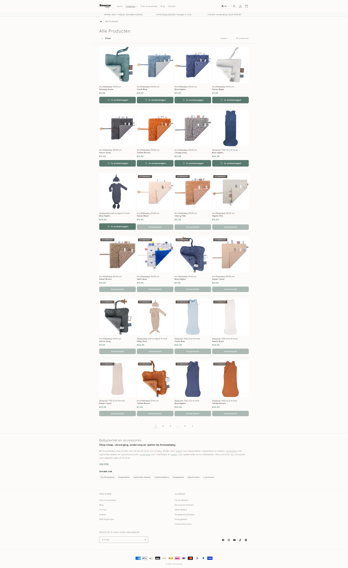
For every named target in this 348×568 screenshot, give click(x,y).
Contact (103, 509)
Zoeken (102, 514)
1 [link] (155, 426)
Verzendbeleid (181, 500)
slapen (179, 451)
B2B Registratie (106, 519)
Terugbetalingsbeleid (184, 514)
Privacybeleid (181, 519)
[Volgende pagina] (192, 426)
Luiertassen (208, 477)
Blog (101, 505)
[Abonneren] (145, 540)
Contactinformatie (183, 524)
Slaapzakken (124, 477)
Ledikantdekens (161, 477)
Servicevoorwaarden (184, 505)
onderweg (145, 454)
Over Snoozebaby (107, 500)
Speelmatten (194, 477)
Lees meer (104, 464)
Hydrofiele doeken (142, 477)
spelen (174, 454)
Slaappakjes (178, 477)
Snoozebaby (177, 564)
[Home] (101, 21)
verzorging (231, 451)
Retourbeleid (181, 509)
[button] (131, 6)
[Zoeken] (234, 6)
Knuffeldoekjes (108, 477)
